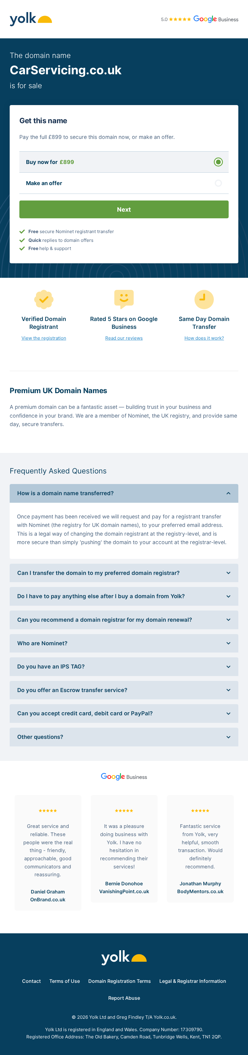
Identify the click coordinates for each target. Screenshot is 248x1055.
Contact (31, 981)
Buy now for (50, 162)
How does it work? (204, 338)
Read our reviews (124, 338)
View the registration (43, 338)
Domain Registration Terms (119, 981)
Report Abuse (124, 998)
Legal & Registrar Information (192, 981)
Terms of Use (64, 981)
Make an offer (44, 183)
